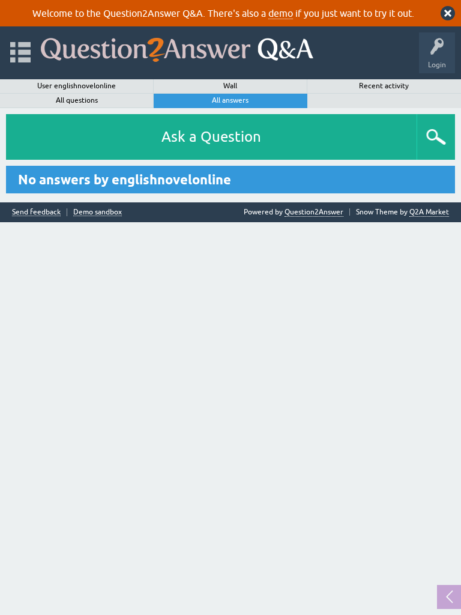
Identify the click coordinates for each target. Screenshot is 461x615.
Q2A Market (429, 212)
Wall (230, 86)
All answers (230, 100)
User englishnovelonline (76, 86)
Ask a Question (211, 137)
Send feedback (36, 212)
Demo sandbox (97, 212)
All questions (77, 100)
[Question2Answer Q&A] (177, 47)
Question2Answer (314, 212)
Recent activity (384, 86)
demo (280, 13)
